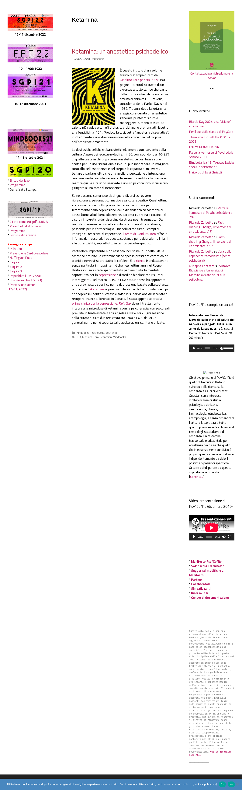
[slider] (228, 347)
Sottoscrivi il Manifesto (207, 566)
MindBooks (82, 332)
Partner (196, 579)
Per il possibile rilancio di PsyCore (211, 131)
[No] (237, 784)
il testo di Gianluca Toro (139, 233)
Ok (222, 784)
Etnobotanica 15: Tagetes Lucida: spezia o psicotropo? (211, 165)
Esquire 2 (16, 266)
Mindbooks (119, 337)
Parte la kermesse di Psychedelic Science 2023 (211, 154)
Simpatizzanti (200, 588)
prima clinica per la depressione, (101, 303)
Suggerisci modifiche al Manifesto (206, 573)
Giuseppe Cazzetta (202, 266)
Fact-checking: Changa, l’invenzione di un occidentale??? (210, 227)
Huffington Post (21, 257)
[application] (211, 348)
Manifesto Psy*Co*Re (206, 561)
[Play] (194, 348)
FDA (78, 337)
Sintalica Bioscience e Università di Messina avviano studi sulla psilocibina (209, 273)
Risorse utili (199, 593)
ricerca (140, 260)
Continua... (196, 476)
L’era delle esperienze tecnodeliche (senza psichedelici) (210, 256)
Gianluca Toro (90, 337)
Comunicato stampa (23, 235)
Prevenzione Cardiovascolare (29, 253)
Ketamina (106, 337)
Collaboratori (200, 584)
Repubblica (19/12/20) (25, 275)
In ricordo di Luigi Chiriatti (205, 172)
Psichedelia (97, 332)
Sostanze (111, 332)
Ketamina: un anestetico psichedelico (120, 51)
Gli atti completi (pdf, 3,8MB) (29, 221)
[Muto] (221, 348)
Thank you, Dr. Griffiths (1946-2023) (209, 139)
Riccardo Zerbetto (201, 222)
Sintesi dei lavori (20, 180)
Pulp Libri (16, 248)
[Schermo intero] (230, 537)
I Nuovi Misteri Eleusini (204, 147)
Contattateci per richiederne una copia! (211, 75)
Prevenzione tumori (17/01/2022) (21, 287)
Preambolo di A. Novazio (26, 226)
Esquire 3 (16, 271)
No (231, 784)
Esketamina (96, 289)
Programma (17, 185)
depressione (107, 274)
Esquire (14, 262)
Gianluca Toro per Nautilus (139, 79)
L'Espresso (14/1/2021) (26, 280)
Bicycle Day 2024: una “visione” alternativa (210, 124)
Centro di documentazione (210, 597)
